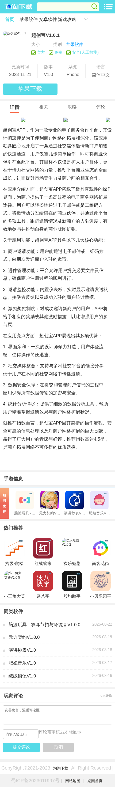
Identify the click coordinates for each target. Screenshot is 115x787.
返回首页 (94, 781)
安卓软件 (48, 19)
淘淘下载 (60, 768)
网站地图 (72, 781)
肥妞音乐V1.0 (22, 663)
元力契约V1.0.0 (24, 637)
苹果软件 (29, 19)
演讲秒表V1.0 (22, 650)
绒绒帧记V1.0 (22, 676)
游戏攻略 (67, 19)
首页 (9, 19)
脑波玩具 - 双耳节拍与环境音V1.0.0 (44, 624)
